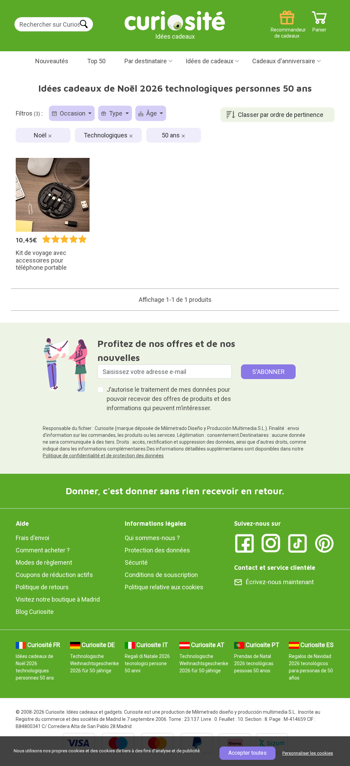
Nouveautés (51, 61)
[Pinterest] (324, 542)
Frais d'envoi (32, 537)
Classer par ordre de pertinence (280, 114)
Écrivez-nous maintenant (280, 582)
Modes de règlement (44, 562)
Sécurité (136, 562)
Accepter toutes (247, 753)
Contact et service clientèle (274, 567)
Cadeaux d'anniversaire (283, 61)
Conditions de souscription (161, 574)
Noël (41, 135)
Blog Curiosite (35, 611)
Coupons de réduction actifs (54, 574)
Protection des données (157, 550)
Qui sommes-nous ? (152, 537)
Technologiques (106, 135)
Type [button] (116, 113)
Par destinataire (145, 61)
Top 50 (96, 61)
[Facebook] (244, 542)
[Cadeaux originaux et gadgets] (175, 20)
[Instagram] (271, 542)
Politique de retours (42, 587)
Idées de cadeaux (209, 61)
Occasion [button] (72, 113)
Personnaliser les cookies (307, 753)
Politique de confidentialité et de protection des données (103, 455)
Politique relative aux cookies (164, 587)
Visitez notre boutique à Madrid (58, 599)
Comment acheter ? (43, 550)
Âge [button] (151, 113)
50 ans (171, 135)
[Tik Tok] (297, 542)
